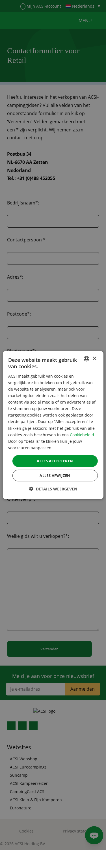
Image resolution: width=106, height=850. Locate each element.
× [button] (94, 358)
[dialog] (53, 425)
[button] (53, 488)
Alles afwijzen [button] (55, 475)
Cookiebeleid (82, 434)
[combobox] (86, 359)
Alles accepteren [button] (55, 460)
